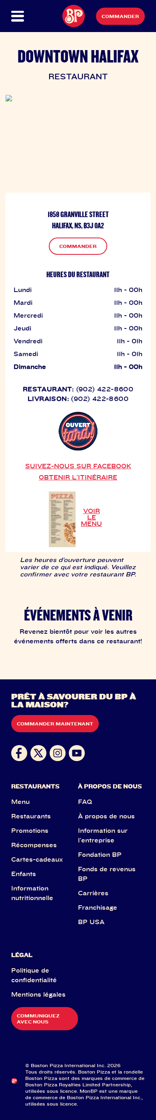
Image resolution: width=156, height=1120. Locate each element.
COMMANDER (78, 246)
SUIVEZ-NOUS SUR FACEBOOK (78, 466)
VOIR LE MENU (91, 517)
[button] (17, 16)
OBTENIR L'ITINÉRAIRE (78, 477)
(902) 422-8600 (105, 389)
